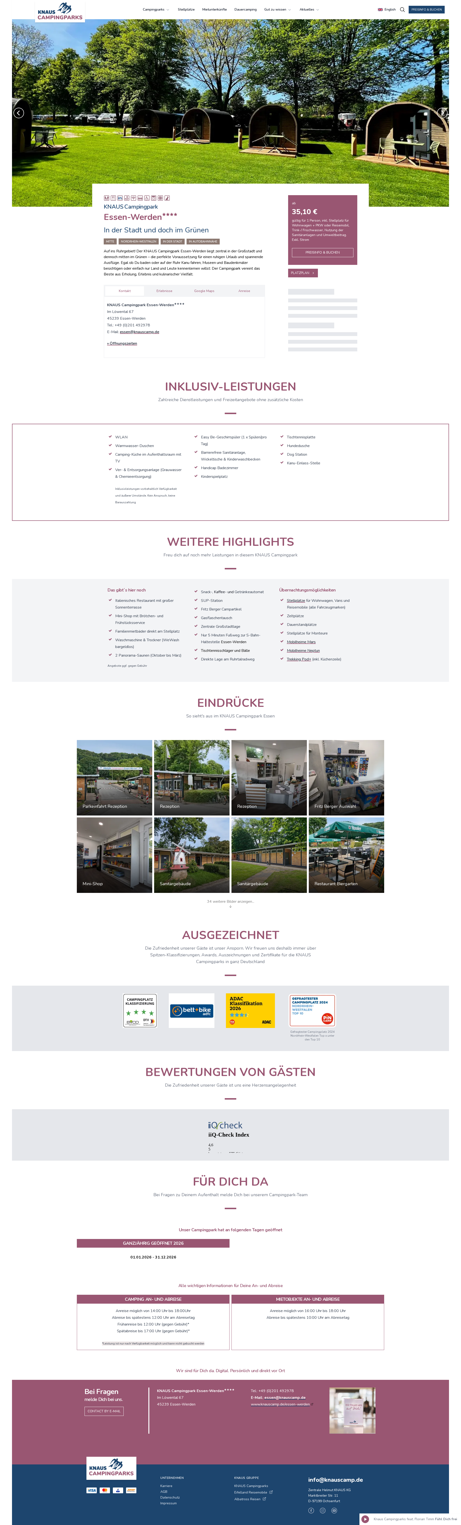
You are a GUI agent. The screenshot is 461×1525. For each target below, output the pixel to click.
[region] (230, 113)
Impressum (168, 1503)
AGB (163, 1491)
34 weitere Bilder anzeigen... (230, 901)
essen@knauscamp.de (139, 332)
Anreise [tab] (244, 291)
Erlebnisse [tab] (164, 291)
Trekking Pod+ (299, 659)
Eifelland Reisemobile (250, 1492)
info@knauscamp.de (335, 1480)
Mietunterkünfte (214, 9)
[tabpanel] (184, 326)
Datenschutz (170, 1497)
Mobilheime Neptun (303, 650)
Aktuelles (307, 9)
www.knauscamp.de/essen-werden (280, 1404)
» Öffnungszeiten (122, 343)
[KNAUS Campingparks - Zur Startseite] (60, 11)
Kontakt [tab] (125, 291)
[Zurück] (18, 113)
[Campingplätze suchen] (402, 9)
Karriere (166, 1486)
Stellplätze (186, 9)
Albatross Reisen (247, 1499)
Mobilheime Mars (301, 642)
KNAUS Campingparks (251, 1486)
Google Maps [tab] (204, 291)
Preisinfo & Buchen (427, 10)
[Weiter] (442, 113)
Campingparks (153, 9)
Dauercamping (246, 9)
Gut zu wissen (275, 9)
